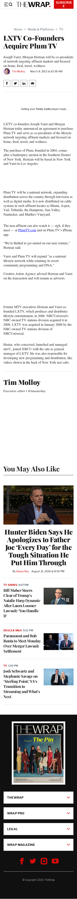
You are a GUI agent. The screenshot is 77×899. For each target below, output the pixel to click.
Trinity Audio (43, 109)
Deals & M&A (12, 630)
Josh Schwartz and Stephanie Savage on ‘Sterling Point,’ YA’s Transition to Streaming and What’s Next (21, 684)
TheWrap (15, 797)
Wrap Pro (16, 813)
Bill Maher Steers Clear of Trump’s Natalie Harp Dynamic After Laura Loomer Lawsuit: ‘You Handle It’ (21, 603)
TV (61, 29)
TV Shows (10, 584)
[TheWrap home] (33, 4)
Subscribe (64, 4)
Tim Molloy (18, 71)
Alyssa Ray (22, 571)
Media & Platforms (41, 29)
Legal (12, 829)
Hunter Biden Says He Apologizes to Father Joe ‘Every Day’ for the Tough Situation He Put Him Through (38, 547)
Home (18, 29)
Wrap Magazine (21, 844)
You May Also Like (31, 468)
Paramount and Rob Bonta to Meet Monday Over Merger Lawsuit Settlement (21, 643)
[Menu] (8, 4)
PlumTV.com (27, 230)
